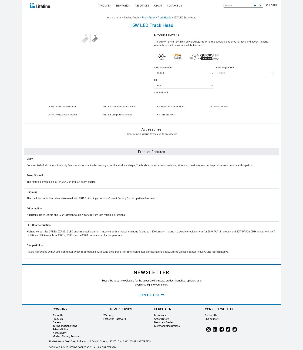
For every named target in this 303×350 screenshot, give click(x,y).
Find (144, 17)
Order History (161, 318)
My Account (160, 315)
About (158, 5)
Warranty (108, 315)
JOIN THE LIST (150, 295)
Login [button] (273, 5)
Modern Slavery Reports (66, 336)
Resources (142, 5)
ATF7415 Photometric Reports (62, 115)
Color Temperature (163, 67)
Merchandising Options (167, 326)
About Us (58, 315)
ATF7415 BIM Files (166, 115)
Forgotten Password (114, 318)
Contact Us (174, 5)
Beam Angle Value (225, 67)
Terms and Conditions (65, 326)
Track (152, 17)
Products (104, 5)
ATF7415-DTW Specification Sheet (119, 106)
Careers (57, 322)
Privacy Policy (60, 329)
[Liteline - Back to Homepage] (40, 5)
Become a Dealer (163, 322)
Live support (211, 318)
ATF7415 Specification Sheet (62, 106)
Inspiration (123, 5)
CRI (155, 80)
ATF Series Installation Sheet (171, 106)
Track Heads (164, 17)
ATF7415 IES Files (219, 106)
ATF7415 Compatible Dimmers (117, 115)
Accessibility (59, 333)
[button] (254, 6)
